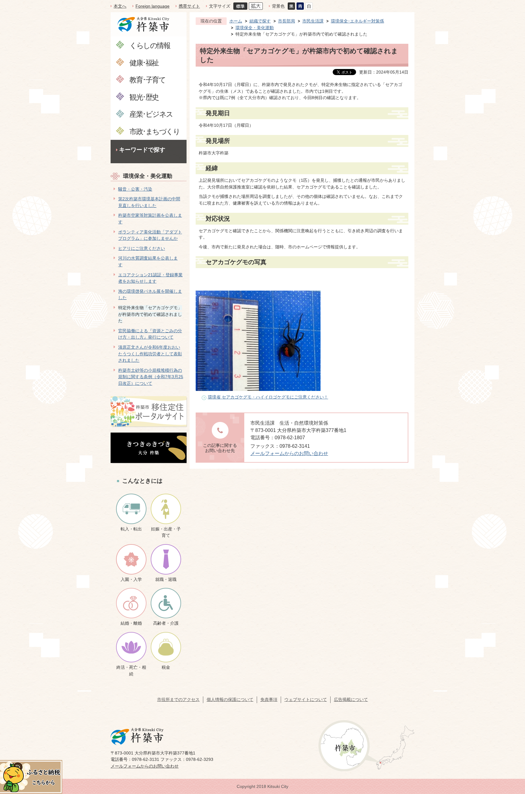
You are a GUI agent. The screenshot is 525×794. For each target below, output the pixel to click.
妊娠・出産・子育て (166, 532)
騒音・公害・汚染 (135, 189)
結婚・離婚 (131, 623)
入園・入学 (131, 579)
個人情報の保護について (230, 699)
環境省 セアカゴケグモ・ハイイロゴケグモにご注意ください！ (268, 397)
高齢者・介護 (166, 623)
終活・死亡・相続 (131, 670)
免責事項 (268, 699)
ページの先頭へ (509, 751)
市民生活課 (313, 21)
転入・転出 (131, 528)
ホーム (235, 21)
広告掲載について (351, 699)
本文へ (120, 6)
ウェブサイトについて (305, 699)
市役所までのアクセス (178, 699)
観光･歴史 (144, 97)
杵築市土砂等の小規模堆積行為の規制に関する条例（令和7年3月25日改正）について (150, 377)
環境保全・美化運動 (147, 176)
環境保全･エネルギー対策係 (357, 21)
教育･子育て (147, 79)
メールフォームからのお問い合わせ (289, 453)
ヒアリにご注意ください (141, 248)
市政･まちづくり (154, 131)
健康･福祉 (144, 62)
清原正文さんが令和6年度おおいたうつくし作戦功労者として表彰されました (150, 354)
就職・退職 (166, 579)
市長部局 (286, 21)
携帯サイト (189, 6)
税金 (166, 667)
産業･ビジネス (151, 114)
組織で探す (260, 21)
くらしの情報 (149, 45)
